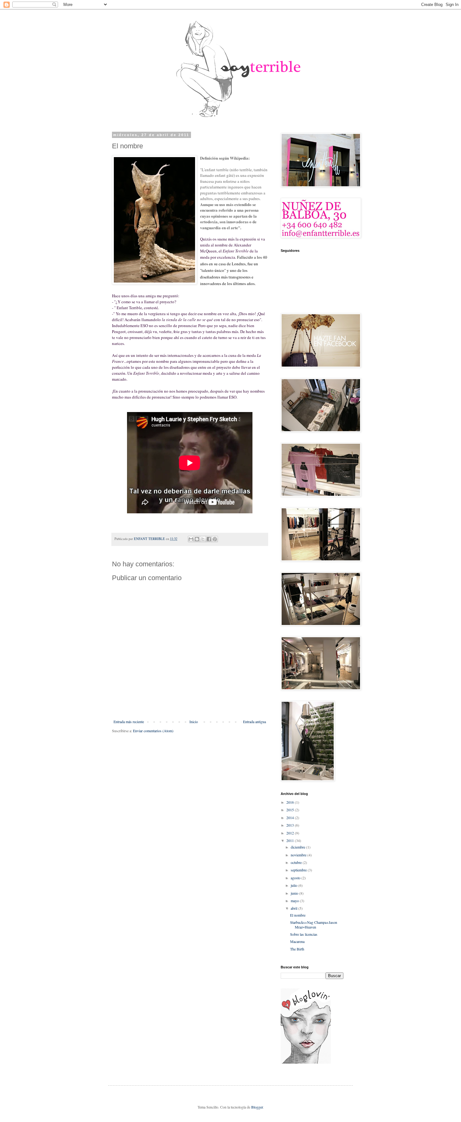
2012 (290, 832)
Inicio (193, 721)
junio (295, 893)
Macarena (297, 941)
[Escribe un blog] (197, 539)
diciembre (298, 846)
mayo (295, 900)
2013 (290, 825)
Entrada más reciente (129, 721)
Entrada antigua (254, 721)
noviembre (299, 854)
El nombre (297, 915)
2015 (290, 809)
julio (294, 885)
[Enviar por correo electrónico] (191, 539)
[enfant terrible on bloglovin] (306, 1062)
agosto (296, 877)
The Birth (297, 948)
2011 (290, 840)
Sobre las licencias (303, 934)
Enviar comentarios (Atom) (153, 730)
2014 (290, 817)
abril (294, 908)
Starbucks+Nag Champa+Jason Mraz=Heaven (313, 924)
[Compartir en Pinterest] (215, 539)
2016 (290, 802)
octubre (297, 862)
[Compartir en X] (203, 539)
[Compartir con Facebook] (209, 539)
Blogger (257, 1106)
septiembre (299, 869)
